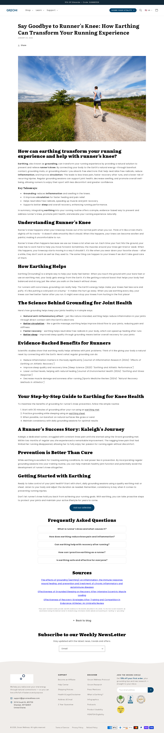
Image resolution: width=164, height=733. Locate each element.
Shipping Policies (65, 689)
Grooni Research (94, 685)
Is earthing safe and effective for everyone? (82, 560)
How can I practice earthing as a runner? (82, 552)
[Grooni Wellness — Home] (21, 678)
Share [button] (23, 45)
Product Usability (95, 709)
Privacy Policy (77, 728)
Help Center (63, 685)
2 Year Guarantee (65, 704)
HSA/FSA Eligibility (95, 714)
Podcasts (91, 704)
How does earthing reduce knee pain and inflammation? (82, 536)
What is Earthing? (95, 694)
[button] (29, 10)
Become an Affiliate (66, 680)
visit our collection (82, 508)
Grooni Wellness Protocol (98, 680)
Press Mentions (94, 689)
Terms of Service (62, 728)
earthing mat (92, 409)
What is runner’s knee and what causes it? (82, 528)
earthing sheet (77, 413)
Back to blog (83, 620)
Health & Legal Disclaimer (69, 694)
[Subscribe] (102, 649)
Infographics (93, 699)
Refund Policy (92, 728)
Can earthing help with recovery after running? (82, 544)
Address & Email (65, 699)
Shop (28, 10)
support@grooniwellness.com (27, 698)
